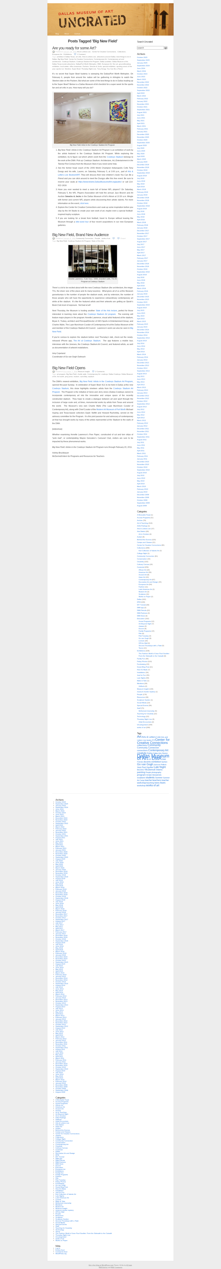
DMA (99, 64)
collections (142, 745)
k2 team (129, 1265)
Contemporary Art (100, 59)
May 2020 (140, 153)
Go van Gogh (144, 638)
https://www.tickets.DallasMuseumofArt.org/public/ (100, 182)
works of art (106, 238)
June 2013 (141, 379)
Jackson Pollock (160, 765)
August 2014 (142, 341)
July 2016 (140, 277)
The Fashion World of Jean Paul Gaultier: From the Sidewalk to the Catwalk (83, 1233)
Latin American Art (145, 589)
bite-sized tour (82, 222)
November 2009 (143, 497)
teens (157, 783)
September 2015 (143, 305)
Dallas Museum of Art (120, 61)
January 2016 (142, 294)
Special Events (142, 705)
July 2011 (140, 442)
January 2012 (142, 426)
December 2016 (143, 264)
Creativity (140, 562)
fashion (164, 762)
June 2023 (141, 76)
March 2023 (141, 79)
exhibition (156, 761)
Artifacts (142, 686)
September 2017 (143, 239)
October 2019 (142, 170)
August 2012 (142, 407)
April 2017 (141, 253)
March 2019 (141, 189)
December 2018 (143, 198)
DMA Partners (142, 613)
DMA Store (141, 616)
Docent (141, 628)
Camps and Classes (144, 542)
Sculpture (142, 594)
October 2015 (142, 302)
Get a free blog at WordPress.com (101, 1265)
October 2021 (142, 107)
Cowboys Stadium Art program (102, 314)
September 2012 (143, 404)
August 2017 (142, 242)
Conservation (142, 559)
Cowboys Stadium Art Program (87, 61)
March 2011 (141, 453)
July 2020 (140, 148)
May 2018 (140, 217)
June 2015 (141, 313)
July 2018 (140, 211)
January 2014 (142, 360)
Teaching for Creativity (145, 714)
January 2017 (142, 261)
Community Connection (84, 238)
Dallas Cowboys (115, 374)
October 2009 (142, 500)
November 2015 (143, 299)
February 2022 (142, 98)
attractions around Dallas (106, 57)
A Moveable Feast (143, 515)
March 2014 (141, 354)
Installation (141, 672)
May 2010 (140, 481)
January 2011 (142, 459)
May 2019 (140, 184)
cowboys (104, 374)
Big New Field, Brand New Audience (80, 234)
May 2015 (140, 316)
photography (156, 772)
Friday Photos (142, 661)
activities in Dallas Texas (66, 57)
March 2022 (141, 96)
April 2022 (141, 93)
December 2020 (143, 134)
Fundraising (141, 664)
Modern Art (143, 592)
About (66, 34)
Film (140, 633)
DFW (139, 602)
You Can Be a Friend (115, 69)
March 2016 (141, 288)
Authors (77, 34)
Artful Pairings (142, 526)
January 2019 (142, 195)
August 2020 (142, 145)
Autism (139, 537)
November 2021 (143, 104)
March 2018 (141, 222)
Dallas (139, 599)
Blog (57, 34)
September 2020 (143, 142)
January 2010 (142, 492)
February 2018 (142, 225)
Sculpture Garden (143, 700)
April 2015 (141, 319)
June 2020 (141, 151)
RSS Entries (103, 1267)
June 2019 (141, 181)
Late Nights (141, 678)
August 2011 (142, 440)
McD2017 (141, 770)
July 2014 (140, 343)
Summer (159, 778)
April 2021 (141, 123)
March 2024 (141, 71)
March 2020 (141, 159)
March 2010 (141, 486)
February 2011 (142, 456)
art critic (78, 57)
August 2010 (142, 473)
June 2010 (141, 478)
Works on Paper (145, 596)
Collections (121, 52)
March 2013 (141, 387)
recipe (149, 775)
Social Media (142, 703)
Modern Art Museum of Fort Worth (111, 409)
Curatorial (140, 567)
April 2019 (141, 187)
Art (139, 736)
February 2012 (142, 423)
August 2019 (142, 176)
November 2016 (143, 266)
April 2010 (141, 484)
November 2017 (143, 233)
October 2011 (142, 434)
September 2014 (143, 338)
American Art (143, 572)
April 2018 (141, 220)
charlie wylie (81, 374)
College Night (142, 553)
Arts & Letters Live (84, 52)
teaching (150, 783)
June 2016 (141, 280)
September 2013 (143, 371)
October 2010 (142, 467)
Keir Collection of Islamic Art (149, 551)
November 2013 (143, 365)
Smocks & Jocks (96, 66)
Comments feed (61, 1252)
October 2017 (142, 236)
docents (147, 762)
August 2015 (142, 308)
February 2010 (142, 489)
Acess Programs (145, 621)
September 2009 (143, 503)
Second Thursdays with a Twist (150, 645)
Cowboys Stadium (68, 61)
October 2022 (142, 87)
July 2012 (140, 409)
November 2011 (143, 431)
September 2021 (143, 109)
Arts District (141, 531)
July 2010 (140, 475)
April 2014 (141, 352)
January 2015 (142, 327)
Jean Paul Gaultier (145, 767)
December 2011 (143, 429)
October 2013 (142, 368)
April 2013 (141, 385)
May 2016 (140, 283)
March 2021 (141, 126)
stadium (91, 376)
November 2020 (143, 137)
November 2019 (143, 167)
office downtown (76, 66)
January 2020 (142, 162)
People (97, 238)
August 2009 (142, 506)
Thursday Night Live (88, 69)
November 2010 (143, 464)
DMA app (140, 607)
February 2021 (142, 129)
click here (84, 203)
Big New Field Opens (68, 368)
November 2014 (143, 332)
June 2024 (141, 68)
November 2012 (143, 398)
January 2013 (142, 393)
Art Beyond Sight (145, 624)
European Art (57, 54)
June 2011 (141, 445)
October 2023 (142, 74)
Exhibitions (68, 54)
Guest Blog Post (143, 667)
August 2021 (142, 112)
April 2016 (141, 286)
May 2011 (140, 448)
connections (142, 750)
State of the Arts (98, 241)
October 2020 (142, 140)
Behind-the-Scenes (144, 540)
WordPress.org (60, 1253)
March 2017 (141, 255)
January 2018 (142, 228)
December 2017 (143, 231)
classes (141, 626)
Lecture (141, 641)
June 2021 (141, 118)
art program (61, 374)
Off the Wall (143, 643)
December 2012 (143, 396)
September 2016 (143, 272)
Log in (57, 1248)
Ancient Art (143, 575)
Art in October (144, 534)
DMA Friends (141, 610)
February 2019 (142, 192)
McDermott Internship (147, 711)
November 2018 (143, 200)
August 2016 (142, 275)
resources (156, 775)
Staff (139, 708)
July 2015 (140, 310)
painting (141, 772)
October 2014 (142, 335)
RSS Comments (116, 1267)
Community (154, 745)
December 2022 (143, 82)
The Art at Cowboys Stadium (86, 341)
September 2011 (143, 437)
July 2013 (140, 376)
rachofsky (83, 376)
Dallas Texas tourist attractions (63, 64)
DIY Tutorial (141, 605)
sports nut (60, 69)
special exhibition (109, 66)
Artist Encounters (145, 722)
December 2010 (143, 462)
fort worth (60, 376)
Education (141, 618)
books (149, 740)
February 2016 (142, 291)
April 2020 (141, 156)
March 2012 (141, 420)
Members (140, 683)
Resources (141, 697)
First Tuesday (144, 636)
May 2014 (140, 349)
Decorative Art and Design (148, 582)
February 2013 (142, 390)
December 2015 (143, 297)
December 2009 (143, 495)
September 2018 (143, 206)
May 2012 (140, 415)
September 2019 (143, 173)
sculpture (141, 778)
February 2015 (142, 324)
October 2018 (142, 203)
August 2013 (142, 374)
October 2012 (142, 401)
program (141, 775)
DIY (149, 759)
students (150, 777)
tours (163, 782)
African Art (142, 570)
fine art (115, 64)
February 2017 (142, 258)
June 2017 (141, 247)
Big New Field (63, 59)
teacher (148, 780)
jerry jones (69, 376)
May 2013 (140, 382)
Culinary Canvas (143, 564)
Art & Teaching (142, 523)
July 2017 (140, 244)
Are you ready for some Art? (74, 48)
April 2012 (141, 418)
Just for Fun (141, 675)
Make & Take (142, 681)
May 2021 (140, 120)
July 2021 (140, 115)
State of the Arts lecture (106, 310)
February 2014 (142, 357)
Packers (86, 66)
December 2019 (143, 165)
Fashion (142, 587)
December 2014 (143, 330)
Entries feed (60, 1250)
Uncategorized (142, 725)
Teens (141, 648)
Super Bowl (76, 69)
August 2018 (142, 209)
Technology (141, 716)
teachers (156, 780)
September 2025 (143, 60)
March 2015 (141, 321)
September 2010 (143, 470)
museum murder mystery (146, 692)
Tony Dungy (101, 69)
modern (76, 376)
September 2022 (143, 90)
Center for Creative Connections (104, 52)
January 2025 (142, 63)
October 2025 (142, 57)
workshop (141, 786)
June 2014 (141, 346)
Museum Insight (84, 371)
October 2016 (142, 269)
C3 (153, 740)
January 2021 (142, 131)
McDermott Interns (154, 770)
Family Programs (145, 631)
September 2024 (143, 65)
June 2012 (141, 412)
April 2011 (140, 451)
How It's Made (142, 670)
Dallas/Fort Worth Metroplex (86, 64)
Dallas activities (105, 61)
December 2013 (143, 363)
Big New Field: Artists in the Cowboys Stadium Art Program (106, 381)
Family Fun (141, 659)
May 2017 (140, 250)
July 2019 (140, 178)
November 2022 (143, 85)
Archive (140, 520)
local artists (64, 66)
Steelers (68, 69)
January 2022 (142, 101)
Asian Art (142, 577)
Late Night (160, 767)
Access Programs (143, 518)
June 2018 (141, 214)
